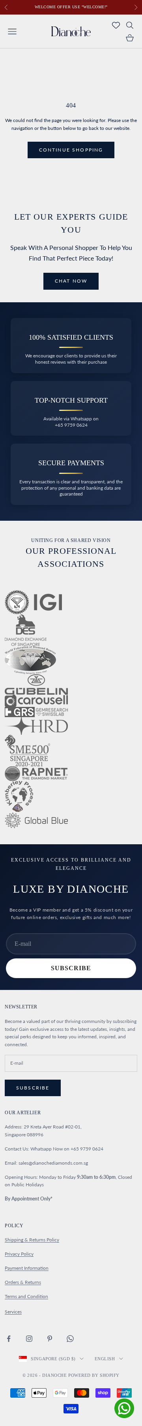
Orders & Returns (23, 1282)
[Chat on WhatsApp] (124, 1408)
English (105, 1358)
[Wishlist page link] (116, 25)
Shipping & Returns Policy (32, 1240)
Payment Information (27, 1268)
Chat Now (71, 281)
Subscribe (71, 968)
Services (13, 1312)
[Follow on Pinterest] (50, 1339)
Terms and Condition (26, 1296)
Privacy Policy (19, 1254)
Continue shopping (71, 150)
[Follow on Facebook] (9, 1339)
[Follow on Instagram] (29, 1339)
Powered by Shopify (94, 1375)
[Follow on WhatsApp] (70, 1339)
